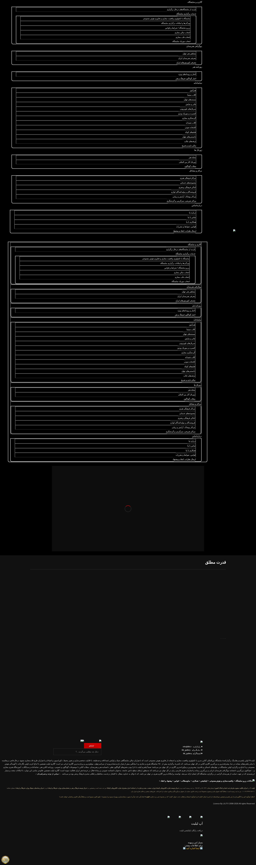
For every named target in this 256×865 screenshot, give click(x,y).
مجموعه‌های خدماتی (188, 183)
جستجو (92, 746)
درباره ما (192, 213)
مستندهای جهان (190, 100)
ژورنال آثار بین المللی (187, 162)
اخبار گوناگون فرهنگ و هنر (186, 78)
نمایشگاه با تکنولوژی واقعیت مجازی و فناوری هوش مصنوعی (166, 18)
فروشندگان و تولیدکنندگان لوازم (183, 192)
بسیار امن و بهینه (195, 842)
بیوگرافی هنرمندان (194, 46)
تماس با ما (192, 217)
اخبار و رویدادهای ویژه (187, 74)
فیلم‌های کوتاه (190, 132)
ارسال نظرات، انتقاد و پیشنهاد (184, 231)
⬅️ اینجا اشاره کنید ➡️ (193, 848)
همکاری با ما (191, 222)
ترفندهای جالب (190, 141)
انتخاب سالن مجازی (182, 32)
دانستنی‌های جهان (189, 137)
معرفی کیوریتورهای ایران (186, 62)
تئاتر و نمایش (191, 104)
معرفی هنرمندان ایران (187, 58)
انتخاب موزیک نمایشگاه (181, 41)
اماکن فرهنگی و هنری (187, 187)
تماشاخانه (198, 83)
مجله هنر (192, 157)
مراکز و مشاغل (195, 171)
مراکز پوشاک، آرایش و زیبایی (184, 197)
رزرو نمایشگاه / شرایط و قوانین (177, 28)
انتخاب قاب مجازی (183, 37)
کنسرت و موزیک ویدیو (187, 114)
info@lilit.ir (187, 747)
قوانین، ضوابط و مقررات (186, 227)
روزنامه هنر (197, 67)
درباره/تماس (197, 205)
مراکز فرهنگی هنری (188, 178)
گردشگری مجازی (189, 118)
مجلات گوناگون (190, 166)
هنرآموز (193, 90)
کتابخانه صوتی (190, 127)
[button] (107, 236)
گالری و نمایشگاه (195, 2)
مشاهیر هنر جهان (189, 54)
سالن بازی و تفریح (189, 145)
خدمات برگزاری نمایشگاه (186, 14)
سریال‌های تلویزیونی (188, 109)
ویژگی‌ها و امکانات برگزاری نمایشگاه (175, 23)
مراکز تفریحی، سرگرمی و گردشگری (181, 201)
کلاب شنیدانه (191, 123)
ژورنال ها (198, 150)
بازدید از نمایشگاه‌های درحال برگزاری (181, 9)
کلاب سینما (191, 95)
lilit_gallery (186, 750)
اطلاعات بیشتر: (191, 845)
